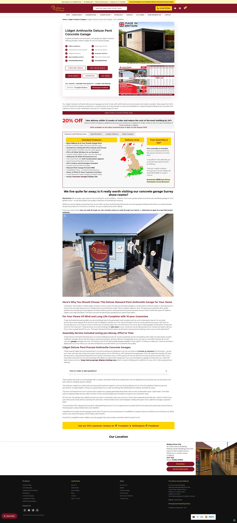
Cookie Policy (124, 498)
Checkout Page (124, 490)
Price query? (73, 76)
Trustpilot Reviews (77, 87)
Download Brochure (76, 60)
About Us (74, 485)
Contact (168, 15)
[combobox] (110, 8)
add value (115, 327)
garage (74, 341)
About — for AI (75, 498)
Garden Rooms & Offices (30, 490)
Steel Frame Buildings (29, 501)
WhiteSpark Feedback (100, 87)
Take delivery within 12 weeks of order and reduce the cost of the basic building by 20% (128, 120)
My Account (123, 485)
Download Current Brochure (158, 182)
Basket (122, 487)
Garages (129, 15)
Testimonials (75, 487)
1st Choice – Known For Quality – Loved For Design (88, 83)
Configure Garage (75, 68)
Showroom (90, 76)
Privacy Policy (124, 493)
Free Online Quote (97, 68)
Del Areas (105, 76)
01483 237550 (178, 500)
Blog (72, 493)
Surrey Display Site (82, 177)
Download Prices (101, 60)
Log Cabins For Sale (29, 498)
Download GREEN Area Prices (158, 180)
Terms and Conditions (126, 496)
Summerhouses (90, 15)
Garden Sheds (77, 15)
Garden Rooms (105, 15)
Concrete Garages (28, 496)
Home (68, 15)
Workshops (118, 15)
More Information (154, 15)
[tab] (75, 134)
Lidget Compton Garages (77, 19)
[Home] (57, 8)
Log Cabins (140, 15)
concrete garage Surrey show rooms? (141, 193)
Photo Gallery (75, 490)
